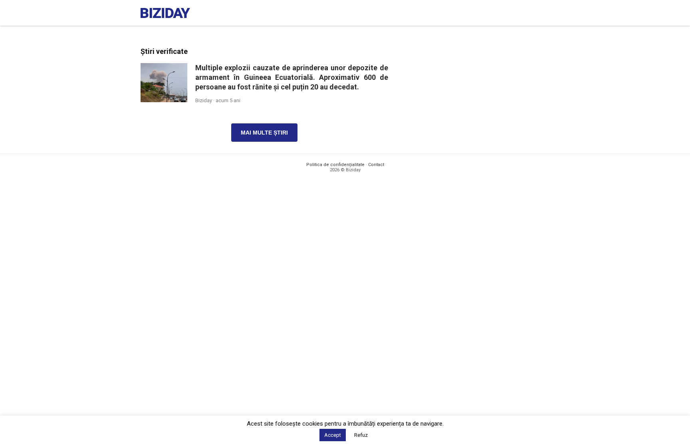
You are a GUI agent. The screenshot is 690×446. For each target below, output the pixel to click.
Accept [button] (332, 435)
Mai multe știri (264, 132)
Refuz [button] (361, 435)
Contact (376, 164)
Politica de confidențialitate (335, 164)
